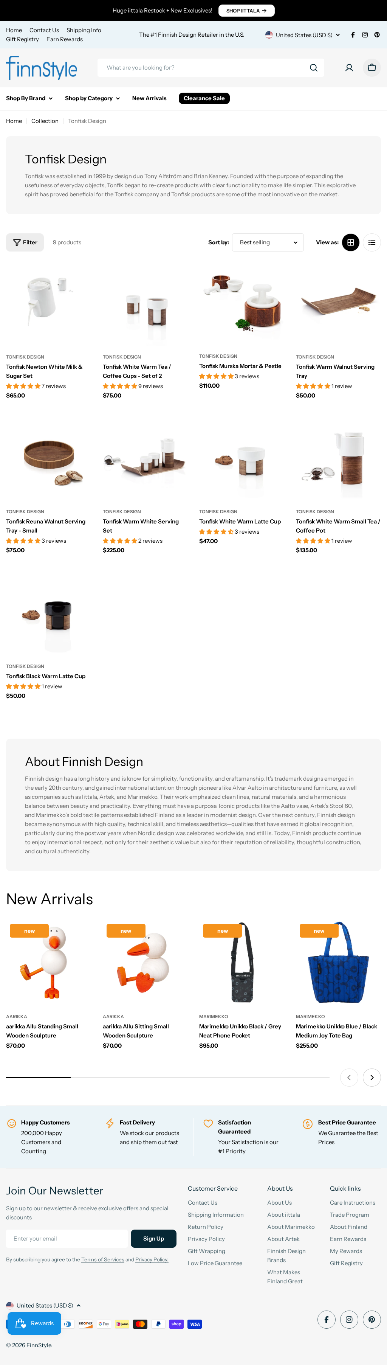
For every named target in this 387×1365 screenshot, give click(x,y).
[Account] (349, 67)
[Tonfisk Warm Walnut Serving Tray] (338, 303)
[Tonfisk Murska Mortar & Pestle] (242, 303)
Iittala (89, 796)
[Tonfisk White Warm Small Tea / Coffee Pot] (338, 458)
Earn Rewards (64, 39)
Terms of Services (102, 1259)
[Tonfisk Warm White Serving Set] (145, 458)
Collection (45, 120)
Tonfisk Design (25, 357)
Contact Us (44, 30)
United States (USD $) (304, 35)
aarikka (16, 1016)
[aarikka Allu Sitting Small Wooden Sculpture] (145, 963)
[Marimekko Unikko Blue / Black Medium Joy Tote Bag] (338, 963)
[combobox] (211, 68)
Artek (106, 796)
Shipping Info (84, 30)
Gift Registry (22, 39)
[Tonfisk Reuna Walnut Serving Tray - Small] (48, 458)
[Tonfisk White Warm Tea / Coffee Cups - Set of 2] (145, 303)
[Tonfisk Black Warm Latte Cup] (48, 612)
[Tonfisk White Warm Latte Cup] (242, 458)
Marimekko (142, 796)
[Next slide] (372, 1077)
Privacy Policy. (152, 1259)
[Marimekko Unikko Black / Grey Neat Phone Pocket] (242, 963)
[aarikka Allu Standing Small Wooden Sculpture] (48, 963)
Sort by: (218, 242)
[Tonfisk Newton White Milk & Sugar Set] (48, 303)
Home (14, 30)
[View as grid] (351, 242)
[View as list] (372, 242)
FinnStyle (38, 1345)
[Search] (313, 67)
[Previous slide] (349, 1077)
